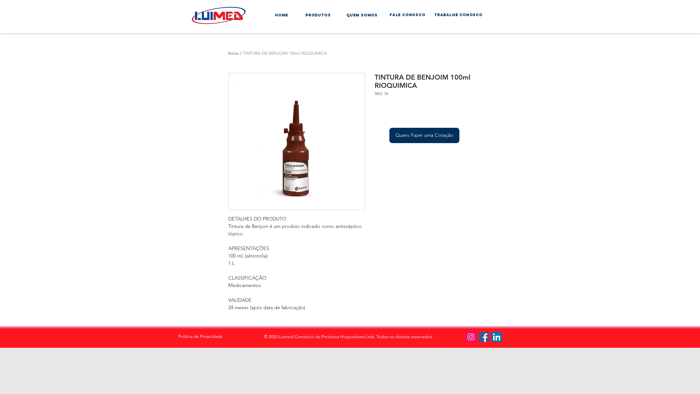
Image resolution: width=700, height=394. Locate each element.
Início (233, 53)
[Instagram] (471, 337)
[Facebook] (484, 337)
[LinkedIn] (497, 337)
